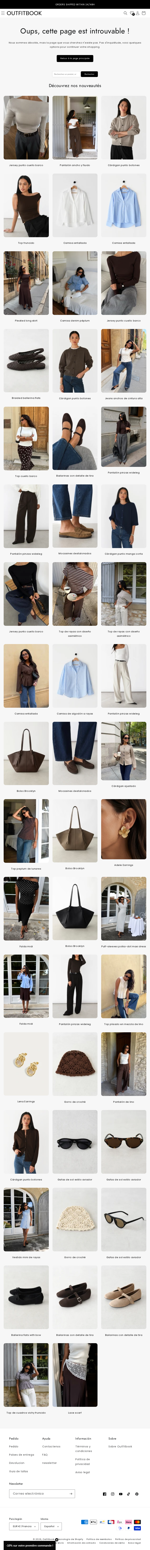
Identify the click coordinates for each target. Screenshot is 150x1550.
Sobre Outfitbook (120, 1446)
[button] (125, 13)
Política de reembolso (99, 1539)
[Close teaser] (57, 1540)
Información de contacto (81, 1542)
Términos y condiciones (83, 1449)
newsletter (49, 1463)
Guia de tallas (18, 1471)
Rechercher (89, 74)
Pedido (13, 1446)
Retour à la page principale (74, 58)
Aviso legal (82, 1472)
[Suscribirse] (71, 1493)
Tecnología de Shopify (70, 1539)
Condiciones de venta (112, 1542)
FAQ (45, 1455)
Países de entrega (21, 1455)
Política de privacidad (82, 1461)
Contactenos (51, 1446)
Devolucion (17, 1463)
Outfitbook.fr (50, 1539)
